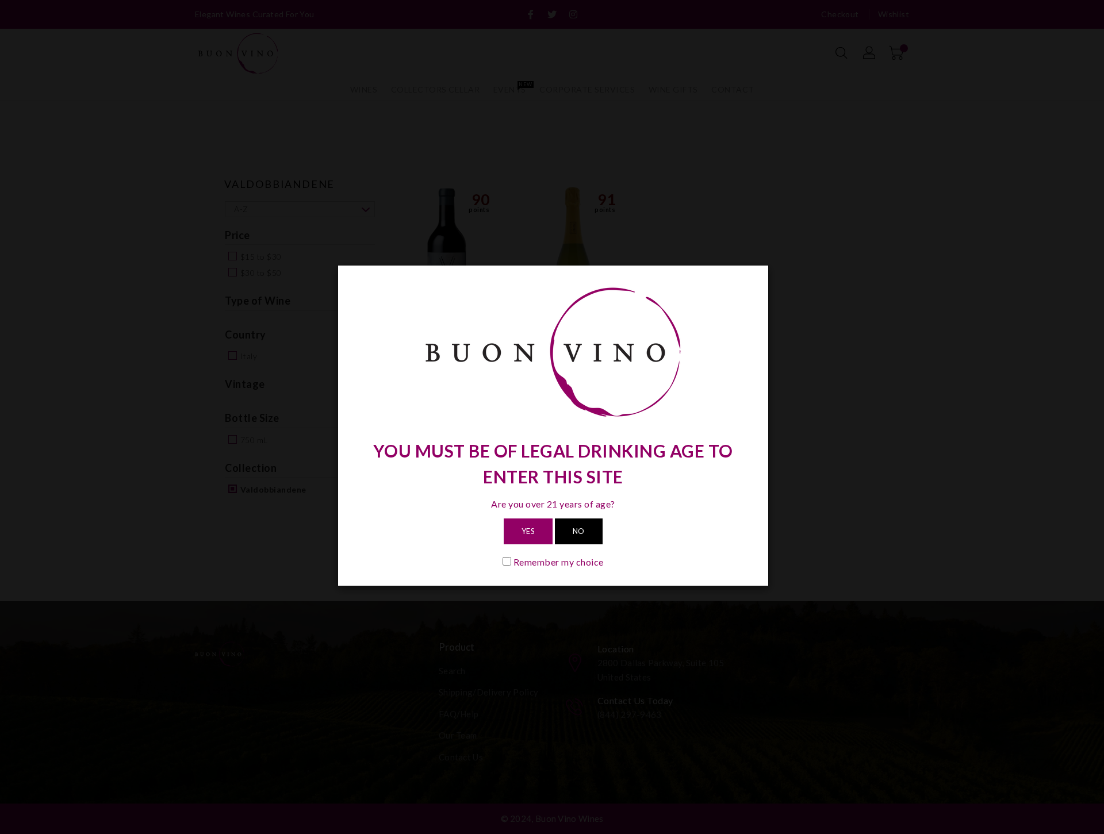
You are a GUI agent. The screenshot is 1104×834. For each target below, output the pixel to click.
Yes (528, 531)
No (579, 531)
